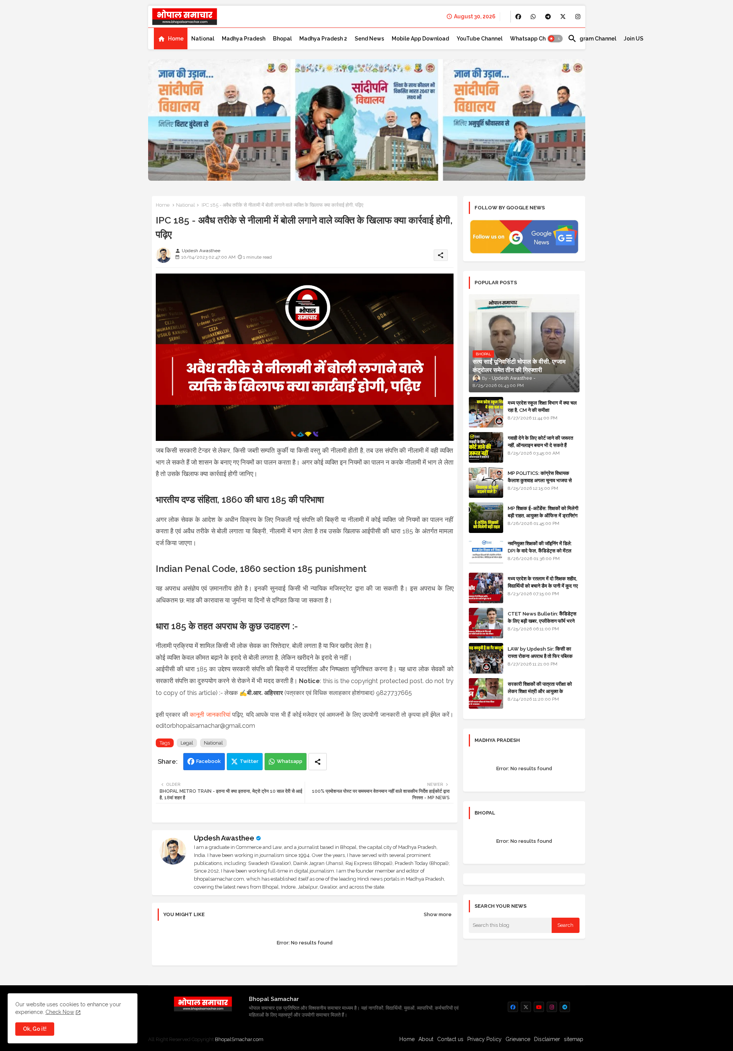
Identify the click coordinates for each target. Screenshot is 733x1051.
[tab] (170, 38)
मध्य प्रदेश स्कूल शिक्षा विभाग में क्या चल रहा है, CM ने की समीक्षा (542, 406)
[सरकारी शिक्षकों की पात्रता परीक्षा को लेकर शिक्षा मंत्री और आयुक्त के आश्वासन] (486, 693)
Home (176, 39)
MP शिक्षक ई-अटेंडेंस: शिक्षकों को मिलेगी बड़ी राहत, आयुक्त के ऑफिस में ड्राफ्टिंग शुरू (543, 515)
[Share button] (317, 761)
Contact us (450, 1039)
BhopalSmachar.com (239, 1039)
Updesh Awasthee (224, 838)
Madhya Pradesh (243, 39)
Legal (187, 743)
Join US (633, 39)
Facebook (208, 761)
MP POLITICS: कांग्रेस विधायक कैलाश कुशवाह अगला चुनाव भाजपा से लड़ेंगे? (540, 480)
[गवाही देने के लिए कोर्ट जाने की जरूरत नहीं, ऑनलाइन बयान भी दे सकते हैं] (486, 447)
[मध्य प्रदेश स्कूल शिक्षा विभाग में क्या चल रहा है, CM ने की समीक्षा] (486, 412)
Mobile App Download (420, 39)
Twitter (249, 761)
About (425, 1039)
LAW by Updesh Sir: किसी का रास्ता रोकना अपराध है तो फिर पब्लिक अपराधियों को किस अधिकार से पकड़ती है (543, 656)
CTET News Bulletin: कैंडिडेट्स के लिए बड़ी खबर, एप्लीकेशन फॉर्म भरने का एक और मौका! (542, 620)
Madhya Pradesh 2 (323, 39)
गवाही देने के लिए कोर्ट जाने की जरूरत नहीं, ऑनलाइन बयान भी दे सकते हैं (540, 441)
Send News (369, 39)
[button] (555, 38)
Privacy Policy (484, 1039)
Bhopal (282, 39)
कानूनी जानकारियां (210, 714)
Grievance (517, 1039)
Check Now (59, 1012)
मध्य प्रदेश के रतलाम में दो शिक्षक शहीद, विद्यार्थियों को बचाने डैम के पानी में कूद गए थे (543, 585)
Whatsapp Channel (535, 39)
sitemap (573, 1039)
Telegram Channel (592, 39)
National (202, 39)
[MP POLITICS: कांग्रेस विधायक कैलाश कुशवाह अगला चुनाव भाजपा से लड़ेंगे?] (486, 482)
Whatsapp (289, 761)
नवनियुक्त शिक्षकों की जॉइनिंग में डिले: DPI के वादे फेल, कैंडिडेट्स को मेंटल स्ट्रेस (540, 550)
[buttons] (518, 17)
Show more (438, 914)
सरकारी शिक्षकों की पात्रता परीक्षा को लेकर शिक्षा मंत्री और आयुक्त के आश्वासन (540, 691)
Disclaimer (547, 1039)
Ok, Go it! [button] (35, 1029)
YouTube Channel (479, 39)
